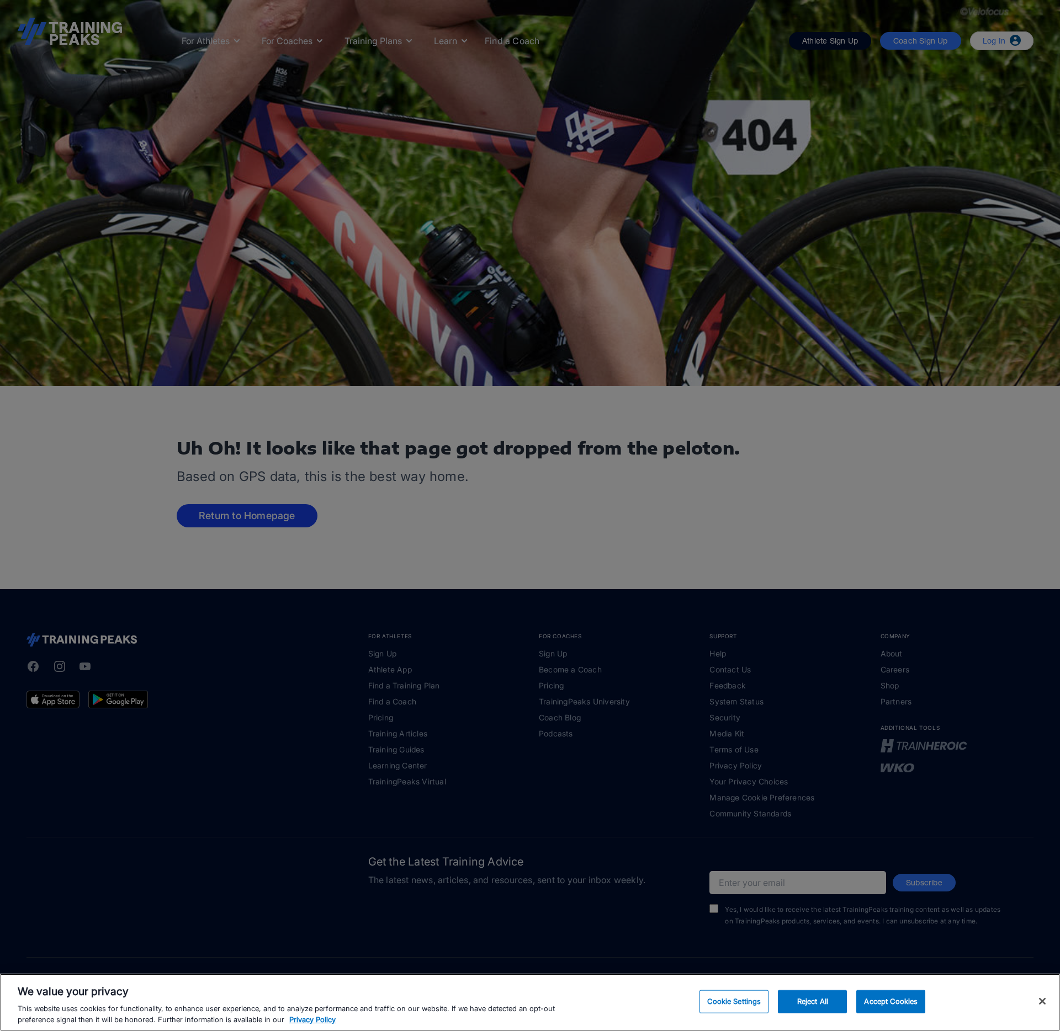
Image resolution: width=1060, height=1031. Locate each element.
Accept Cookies (891, 1001)
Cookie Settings (734, 1001)
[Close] (1042, 1001)
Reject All (812, 1001)
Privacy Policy (312, 1019)
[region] (530, 1002)
